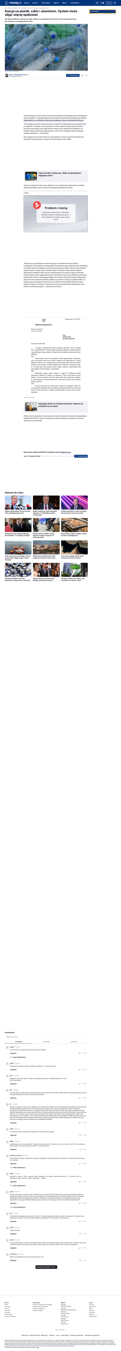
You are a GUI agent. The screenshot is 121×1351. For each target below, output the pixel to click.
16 (81, 1203)
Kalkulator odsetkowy (38, 1310)
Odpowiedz (13, 1053)
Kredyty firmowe (65, 1320)
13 (81, 1098)
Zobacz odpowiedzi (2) (19, 1057)
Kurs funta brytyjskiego (10, 1316)
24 (81, 1053)
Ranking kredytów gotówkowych (68, 1309)
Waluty (35, 3)
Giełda (26, 3)
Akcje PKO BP (92, 1306)
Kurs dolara (7, 1312)
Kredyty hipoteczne (65, 1313)
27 (81, 1181)
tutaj (38, 1347)
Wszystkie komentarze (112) (46, 1267)
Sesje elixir (91, 1310)
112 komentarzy (74, 75)
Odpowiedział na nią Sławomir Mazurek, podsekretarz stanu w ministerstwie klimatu (53, 120)
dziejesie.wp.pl (65, 452)
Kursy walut (7, 1306)
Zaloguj (109, 3)
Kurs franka (7, 1310)
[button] (102, 3)
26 (81, 1083)
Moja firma (45, 3)
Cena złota (91, 1304)
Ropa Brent (91, 1314)
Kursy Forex (92, 1312)
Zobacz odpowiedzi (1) (19, 1167)
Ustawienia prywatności (92, 1335)
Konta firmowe (64, 1324)
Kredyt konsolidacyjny (66, 1306)
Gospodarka (74, 3)
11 (81, 1221)
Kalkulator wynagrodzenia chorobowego (42, 1304)
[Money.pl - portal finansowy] (17, 3)
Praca (64, 3)
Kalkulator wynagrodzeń (38, 1308)
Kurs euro (7, 1308)
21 (81, 1248)
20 (81, 1163)
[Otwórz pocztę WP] (97, 3)
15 (81, 1069)
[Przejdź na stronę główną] (7, 4)
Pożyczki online (64, 1317)
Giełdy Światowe (93, 1316)
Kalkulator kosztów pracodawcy (40, 1306)
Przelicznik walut (9, 1314)
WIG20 (90, 1308)
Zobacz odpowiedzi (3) (19, 1207)
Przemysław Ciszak (20, 75)
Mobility (56, 3)
